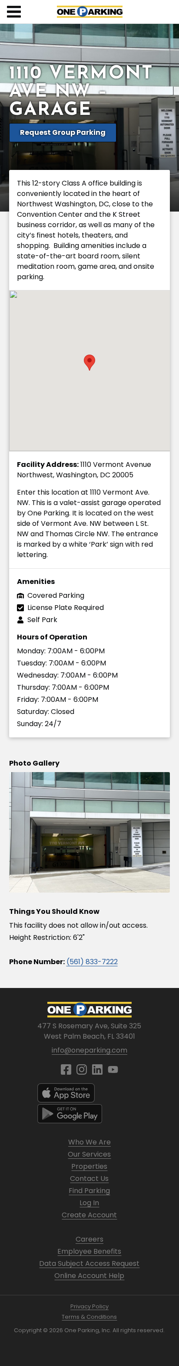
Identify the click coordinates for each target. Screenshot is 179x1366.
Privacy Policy (89, 1306)
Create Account (89, 1215)
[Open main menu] (14, 12)
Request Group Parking (63, 132)
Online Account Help (89, 1276)
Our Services (89, 1154)
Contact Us (89, 1178)
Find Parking (89, 1191)
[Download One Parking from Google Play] (89, 1113)
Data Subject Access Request (89, 1263)
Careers (89, 1239)
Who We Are (89, 1142)
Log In (89, 1203)
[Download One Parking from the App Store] (89, 1092)
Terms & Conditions (89, 1317)
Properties (89, 1166)
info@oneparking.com (89, 1050)
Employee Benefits (89, 1251)
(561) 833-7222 (92, 962)
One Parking (90, 12)
